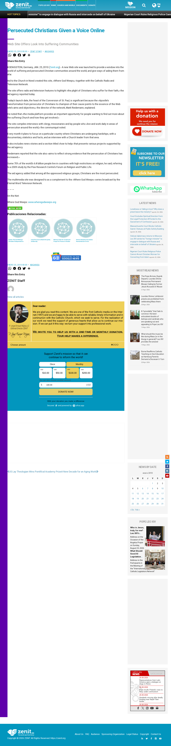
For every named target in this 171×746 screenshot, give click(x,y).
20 (143, 499)
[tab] (139, 673)
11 (133, 494)
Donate (91, 5)
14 (148, 494)
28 (148, 504)
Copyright (144, 734)
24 (162, 499)
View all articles (15, 296)
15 (152, 494)
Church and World (66, 5)
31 (162, 504)
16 (157, 494)
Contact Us (156, 734)
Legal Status (132, 734)
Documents (81, 5)
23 (157, 499)
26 (138, 504)
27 (143, 504)
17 (162, 494)
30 (157, 504)
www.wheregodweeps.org (42, 202)
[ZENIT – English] (21, 5)
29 (152, 504)
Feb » (137, 510)
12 (138, 494)
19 (138, 499)
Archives (49, 51)
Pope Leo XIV (44, 5)
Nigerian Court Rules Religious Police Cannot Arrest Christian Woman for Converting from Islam (145, 254)
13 (143, 494)
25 (133, 504)
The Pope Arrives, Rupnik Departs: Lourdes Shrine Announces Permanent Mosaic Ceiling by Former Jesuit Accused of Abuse (151, 281)
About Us (79, 734)
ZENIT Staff (36, 51)
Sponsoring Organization (113, 734)
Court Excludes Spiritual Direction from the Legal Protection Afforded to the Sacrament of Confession (146, 219)
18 (133, 499)
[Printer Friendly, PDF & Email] (14, 208)
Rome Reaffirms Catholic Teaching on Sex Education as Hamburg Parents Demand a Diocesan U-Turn (152, 355)
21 (148, 499)
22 (152, 499)
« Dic (132, 510)
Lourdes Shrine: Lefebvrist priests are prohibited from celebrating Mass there (152, 299)
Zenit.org (54, 67)
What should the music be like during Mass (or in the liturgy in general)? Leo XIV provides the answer (152, 338)
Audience (95, 734)
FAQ (87, 734)
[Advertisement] (66, 445)
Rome (53, 5)
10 (162, 488)
